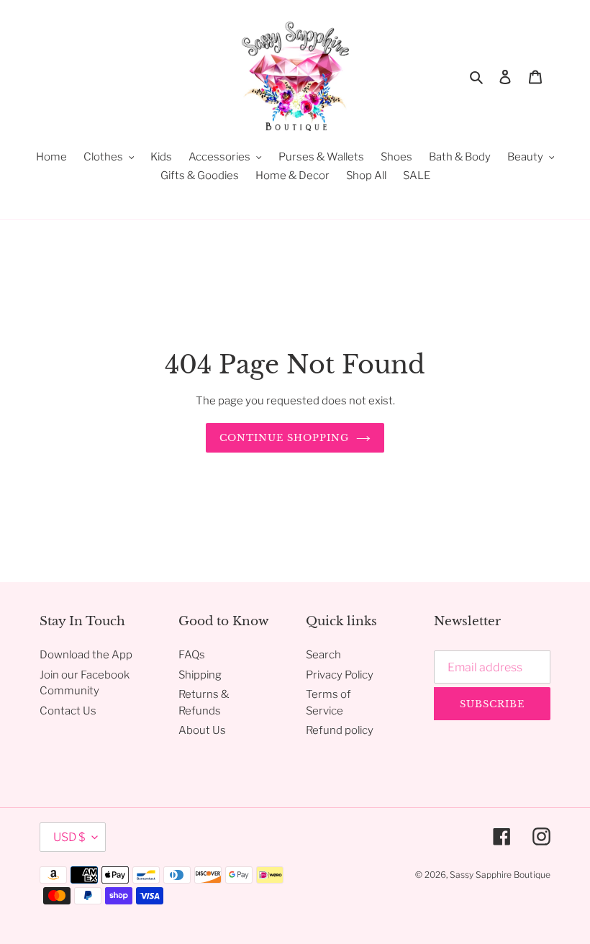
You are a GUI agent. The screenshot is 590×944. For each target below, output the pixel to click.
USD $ (69, 837)
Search (323, 654)
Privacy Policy (339, 674)
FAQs (191, 654)
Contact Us (68, 710)
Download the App (86, 654)
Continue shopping (284, 438)
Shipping (200, 674)
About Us (202, 730)
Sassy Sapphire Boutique (500, 874)
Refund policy (339, 730)
